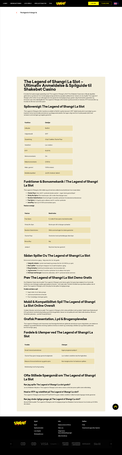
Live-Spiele (28, 3)
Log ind (93, 3)
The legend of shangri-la (28, 13)
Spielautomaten (40, 3)
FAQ (50, 3)
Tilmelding (105, 3)
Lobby (5, 3)
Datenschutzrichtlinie (64, 425)
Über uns (60, 428)
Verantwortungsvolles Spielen (91, 428)
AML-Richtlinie (62, 436)
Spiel (35, 425)
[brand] (115, 3)
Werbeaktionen (15, 3)
